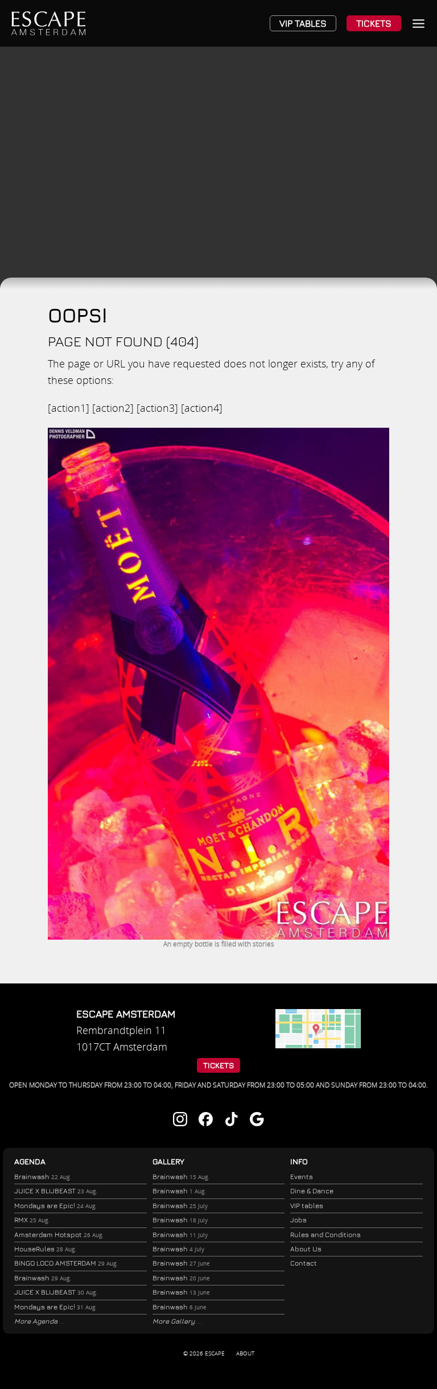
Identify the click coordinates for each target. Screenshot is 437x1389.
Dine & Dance (311, 1191)
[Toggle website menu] (418, 23)
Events (301, 1176)
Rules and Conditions (325, 1234)
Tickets (373, 23)
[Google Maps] (318, 1044)
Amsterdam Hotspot (59, 1234)
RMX (32, 1220)
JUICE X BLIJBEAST (55, 1191)
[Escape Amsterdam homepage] (48, 23)
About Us (305, 1249)
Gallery (168, 1161)
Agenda (30, 1161)
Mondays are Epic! (55, 1205)
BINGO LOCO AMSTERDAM (66, 1263)
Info (299, 1161)
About (245, 1353)
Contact (303, 1263)
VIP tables (306, 1205)
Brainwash (42, 1176)
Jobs (298, 1220)
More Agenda (36, 1321)
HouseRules (45, 1249)
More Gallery (174, 1321)
